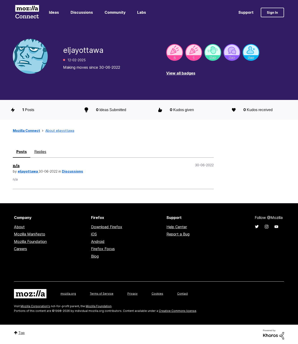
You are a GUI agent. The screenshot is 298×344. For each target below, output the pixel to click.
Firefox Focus (103, 248)
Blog (95, 256)
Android (98, 241)
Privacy (132, 293)
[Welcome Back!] (212, 52)
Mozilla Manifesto (29, 234)
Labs (141, 12)
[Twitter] (257, 227)
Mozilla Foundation (30, 241)
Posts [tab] (21, 151)
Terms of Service (101, 293)
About (19, 227)
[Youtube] (276, 227)
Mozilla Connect (27, 12)
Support (246, 12)
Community (115, 12)
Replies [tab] (40, 151)
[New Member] (251, 52)
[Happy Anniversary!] (174, 52)
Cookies (157, 293)
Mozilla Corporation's (35, 306)
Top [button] (21, 333)
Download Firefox (106, 227)
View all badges (180, 73)
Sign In (272, 12)
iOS (94, 234)
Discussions (82, 12)
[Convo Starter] (232, 52)
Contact (182, 293)
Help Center (176, 227)
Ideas (54, 12)
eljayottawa (28, 171)
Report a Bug (178, 234)
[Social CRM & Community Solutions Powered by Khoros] (273, 334)
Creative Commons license (177, 311)
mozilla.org (68, 293)
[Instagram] (266, 227)
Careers (20, 248)
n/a (16, 165)
